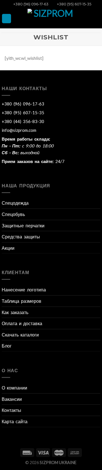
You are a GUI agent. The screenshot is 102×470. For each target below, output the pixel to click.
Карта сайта (14, 421)
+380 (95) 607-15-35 (73, 4)
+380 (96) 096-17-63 (30, 4)
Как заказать (15, 312)
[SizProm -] (51, 18)
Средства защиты (21, 236)
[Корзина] (96, 18)
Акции (8, 248)
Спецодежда (15, 203)
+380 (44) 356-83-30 (23, 121)
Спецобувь (13, 214)
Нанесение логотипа (24, 289)
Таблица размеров (21, 301)
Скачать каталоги (20, 334)
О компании (14, 387)
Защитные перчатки (23, 225)
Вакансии (12, 399)
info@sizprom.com (19, 130)
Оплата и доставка (22, 323)
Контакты (11, 410)
